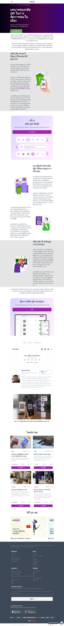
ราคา (34, 557)
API (12, 555)
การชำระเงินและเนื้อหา (38, 555)
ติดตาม (32, 599)
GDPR (12, 581)
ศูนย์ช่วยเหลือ (36, 579)
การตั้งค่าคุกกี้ (14, 579)
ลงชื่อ (32, 309)
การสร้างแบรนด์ (37, 342)
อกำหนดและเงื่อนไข (15, 574)
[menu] (12, 2)
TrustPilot (35, 563)
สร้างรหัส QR (32, 132)
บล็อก (15, 4)
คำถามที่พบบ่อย (36, 570)
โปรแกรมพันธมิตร (15, 557)
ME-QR (11, 4)
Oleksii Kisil (25, 370)
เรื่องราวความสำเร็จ (37, 578)
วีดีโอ (34, 576)
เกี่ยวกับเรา (35, 554)
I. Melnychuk (15, 464)
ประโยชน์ (13, 554)
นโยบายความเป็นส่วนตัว (16, 572)
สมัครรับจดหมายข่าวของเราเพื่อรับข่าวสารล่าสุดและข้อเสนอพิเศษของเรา (27, 588)
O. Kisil (36, 464)
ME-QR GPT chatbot (15, 559)
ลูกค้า (25, 342)
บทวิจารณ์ (35, 564)
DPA (12, 583)
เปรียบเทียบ (35, 559)
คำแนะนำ (35, 572)
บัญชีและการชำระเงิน (16, 570)
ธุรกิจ (30, 342)
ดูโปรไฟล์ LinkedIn (44, 372)
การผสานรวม (36, 561)
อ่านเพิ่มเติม (20, 467)
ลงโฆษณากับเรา (15, 561)
